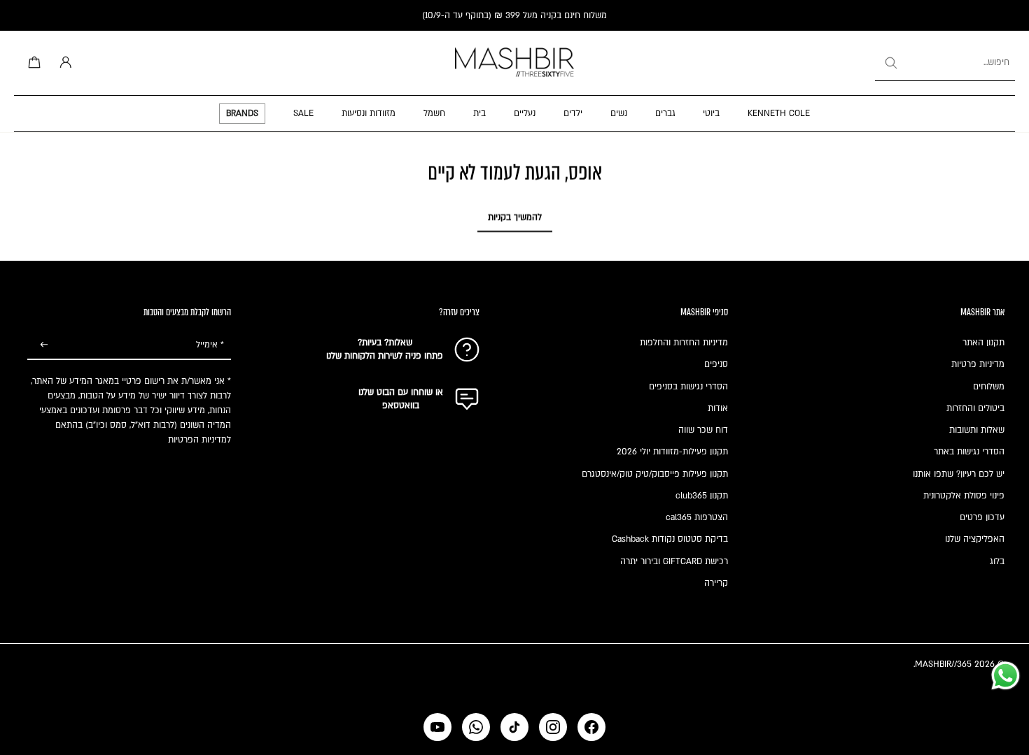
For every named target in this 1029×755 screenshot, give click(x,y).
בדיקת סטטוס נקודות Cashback (670, 539)
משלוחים (988, 386)
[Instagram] (553, 727)
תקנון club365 (702, 495)
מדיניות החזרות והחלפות (684, 342)
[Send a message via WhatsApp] (1005, 675)
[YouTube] (437, 727)
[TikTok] (514, 727)
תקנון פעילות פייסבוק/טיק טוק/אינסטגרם (655, 474)
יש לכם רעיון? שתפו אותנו (958, 474)
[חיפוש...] (890, 63)
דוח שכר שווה (703, 430)
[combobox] (945, 63)
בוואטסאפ (400, 405)
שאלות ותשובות (976, 430)
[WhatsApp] (476, 727)
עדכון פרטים (982, 517)
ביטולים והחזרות (975, 408)
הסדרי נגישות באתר (969, 451)
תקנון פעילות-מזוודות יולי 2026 (672, 451)
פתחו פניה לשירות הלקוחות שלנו (384, 355)
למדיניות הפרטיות (199, 439)
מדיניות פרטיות (977, 364)
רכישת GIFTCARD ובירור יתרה (674, 561)
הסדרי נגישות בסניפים (688, 386)
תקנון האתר (983, 342)
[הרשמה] (44, 345)
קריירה (716, 583)
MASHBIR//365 (943, 664)
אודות (718, 408)
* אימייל (210, 344)
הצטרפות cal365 (697, 517)
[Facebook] (592, 727)
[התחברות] (63, 63)
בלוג (997, 561)
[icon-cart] (32, 63)
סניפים (716, 364)
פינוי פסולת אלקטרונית (963, 495)
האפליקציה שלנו (974, 539)
